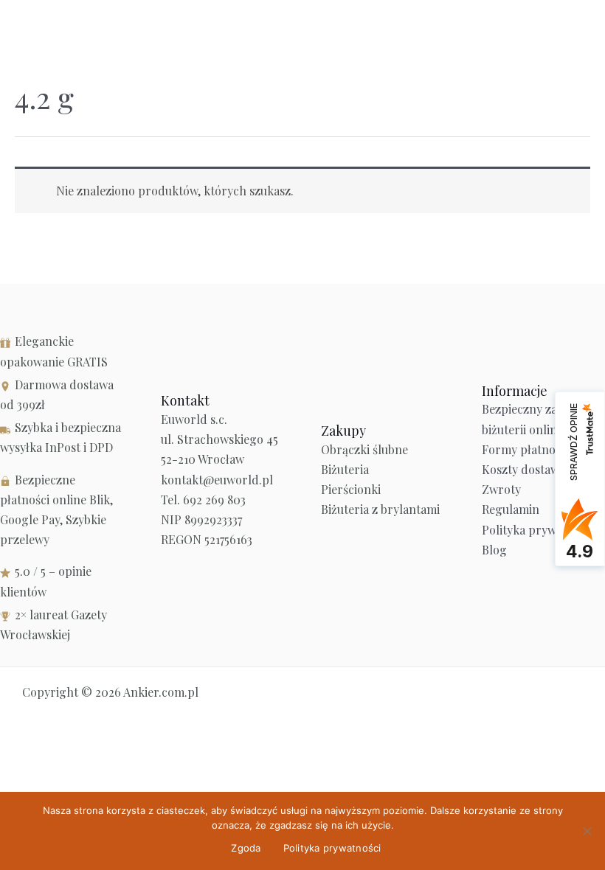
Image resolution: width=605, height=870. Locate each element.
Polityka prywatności (538, 529)
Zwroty (501, 489)
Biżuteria (345, 469)
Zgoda (245, 848)
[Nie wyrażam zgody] (586, 831)
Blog (494, 549)
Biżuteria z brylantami (380, 509)
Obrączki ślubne (364, 449)
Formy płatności (526, 449)
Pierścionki (351, 489)
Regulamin (510, 509)
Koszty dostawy (523, 469)
